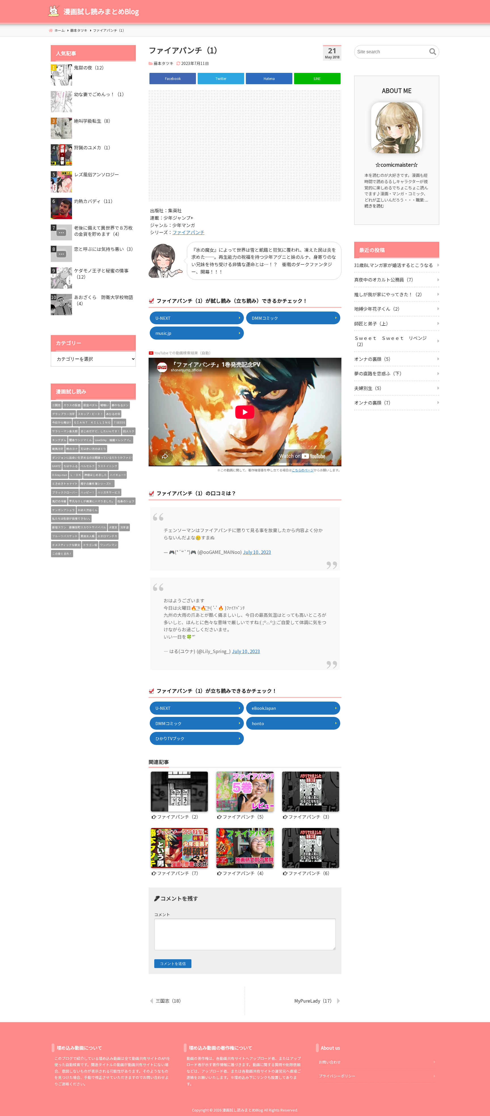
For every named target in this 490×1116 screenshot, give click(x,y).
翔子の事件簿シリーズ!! (97, 484)
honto (258, 723)
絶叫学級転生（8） (93, 121)
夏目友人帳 (88, 536)
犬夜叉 (113, 527)
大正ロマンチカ (107, 536)
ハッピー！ (88, 492)
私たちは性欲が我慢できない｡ (71, 518)
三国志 (56, 405)
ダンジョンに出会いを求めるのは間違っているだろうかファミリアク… (92, 457)
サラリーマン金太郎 (65, 431)
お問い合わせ (330, 1062)
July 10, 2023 (257, 552)
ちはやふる (71, 466)
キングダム (59, 440)
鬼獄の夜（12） (90, 67)
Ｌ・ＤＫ (75, 475)
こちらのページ (303, 470)
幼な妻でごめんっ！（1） (100, 94)
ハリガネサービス (109, 492)
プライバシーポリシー (337, 1076)
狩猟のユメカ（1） (93, 147)
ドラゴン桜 (90, 545)
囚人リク (128, 431)
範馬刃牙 (58, 449)
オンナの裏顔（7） (373, 402)
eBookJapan (264, 708)
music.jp (163, 333)
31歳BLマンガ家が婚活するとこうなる (393, 265)
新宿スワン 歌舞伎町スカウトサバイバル (79, 527)
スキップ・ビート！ (90, 414)
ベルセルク (88, 466)
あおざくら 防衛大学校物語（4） (103, 300)
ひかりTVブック (169, 738)
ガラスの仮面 (72, 405)
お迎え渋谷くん (88, 510)
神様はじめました (95, 475)
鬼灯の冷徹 (59, 501)
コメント (162, 914)
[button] (433, 52)
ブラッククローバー (65, 492)
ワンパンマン (108, 545)
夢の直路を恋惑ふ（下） (379, 373)
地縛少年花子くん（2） (378, 308)
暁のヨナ (72, 449)
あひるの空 (113, 414)
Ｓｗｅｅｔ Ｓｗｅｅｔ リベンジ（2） (390, 341)
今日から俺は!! (61, 422)
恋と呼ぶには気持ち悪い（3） (105, 249)
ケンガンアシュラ (63, 510)
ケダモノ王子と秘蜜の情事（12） (101, 273)
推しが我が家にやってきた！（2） (389, 294)
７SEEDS (119, 422)
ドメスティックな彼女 (66, 545)
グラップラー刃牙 (63, 414)
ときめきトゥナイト (65, 484)
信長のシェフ (125, 501)
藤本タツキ (164, 63)
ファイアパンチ (188, 232)
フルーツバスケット (65, 536)
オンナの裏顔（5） (373, 358)
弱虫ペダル (90, 405)
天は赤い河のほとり (93, 449)
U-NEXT (163, 318)
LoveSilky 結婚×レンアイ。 (113, 440)
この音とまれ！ (62, 554)
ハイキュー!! (118, 475)
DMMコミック (265, 318)
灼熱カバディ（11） (94, 201)
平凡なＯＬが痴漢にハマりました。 (92, 501)
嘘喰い (104, 405)
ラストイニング (107, 466)
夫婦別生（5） (369, 388)
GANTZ (56, 466)
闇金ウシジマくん (80, 440)
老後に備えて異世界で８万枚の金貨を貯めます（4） (103, 231)
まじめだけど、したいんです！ (100, 431)
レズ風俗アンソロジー (96, 174)
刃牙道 (124, 527)
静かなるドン (120, 405)
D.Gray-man (59, 475)
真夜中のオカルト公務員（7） (385, 279)
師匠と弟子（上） (372, 323)
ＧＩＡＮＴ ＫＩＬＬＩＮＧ (92, 422)
